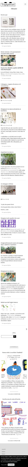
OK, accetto (4, 464)
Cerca (15, 336)
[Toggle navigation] (25, 4)
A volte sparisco (11, 315)
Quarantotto (4, 285)
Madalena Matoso (6, 231)
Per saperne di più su (6, 46)
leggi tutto (15, 388)
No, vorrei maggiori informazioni (9, 461)
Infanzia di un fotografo (16, 319)
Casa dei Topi (9, 288)
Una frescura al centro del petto (11, 399)
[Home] (8, 4)
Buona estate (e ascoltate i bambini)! (12, 352)
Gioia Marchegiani (6, 100)
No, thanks (11, 464)
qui (23, 172)
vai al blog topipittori (14, 394)
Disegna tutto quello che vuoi (17, 229)
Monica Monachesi (6, 125)
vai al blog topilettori (14, 440)
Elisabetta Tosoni (5, 172)
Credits (3, 451)
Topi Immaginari (16, 317)
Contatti (4, 449)
